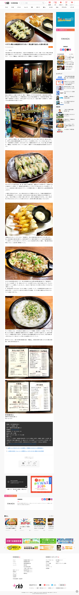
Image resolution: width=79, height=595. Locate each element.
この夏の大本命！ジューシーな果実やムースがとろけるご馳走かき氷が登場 (26, 451)
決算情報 (47, 568)
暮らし (44, 7)
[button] (4, 541)
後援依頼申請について (28, 570)
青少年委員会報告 (27, 566)
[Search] (43, 3)
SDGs (57, 7)
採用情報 (14, 575)
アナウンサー (64, 7)
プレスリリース (49, 566)
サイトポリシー (32, 588)
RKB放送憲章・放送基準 (17, 578)
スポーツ (38, 7)
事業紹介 (14, 571)
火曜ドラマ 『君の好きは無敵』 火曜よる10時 (16, 489)
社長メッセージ (16, 570)
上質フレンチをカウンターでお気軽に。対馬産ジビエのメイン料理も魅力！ (26, 448)
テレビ (6, 7)
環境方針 (25, 565)
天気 (32, 7)
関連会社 (25, 573)
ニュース (26, 7)
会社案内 (14, 576)
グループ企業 (48, 563)
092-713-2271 (15, 429)
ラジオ (12, 7)
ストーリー (15, 573)
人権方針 (57, 561)
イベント (19, 7)
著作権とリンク (51, 588)
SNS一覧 (62, 585)
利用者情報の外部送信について (61, 588)
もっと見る (51, 515)
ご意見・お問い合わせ (28, 568)
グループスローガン (50, 560)
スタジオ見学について (28, 571)
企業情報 (47, 561)
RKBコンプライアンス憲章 (61, 563)
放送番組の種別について (28, 560)
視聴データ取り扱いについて (41, 588)
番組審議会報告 (27, 561)
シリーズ (72, 7)
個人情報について (59, 560)
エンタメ (51, 7)
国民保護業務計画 (27, 563)
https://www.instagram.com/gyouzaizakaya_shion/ (23, 443)
